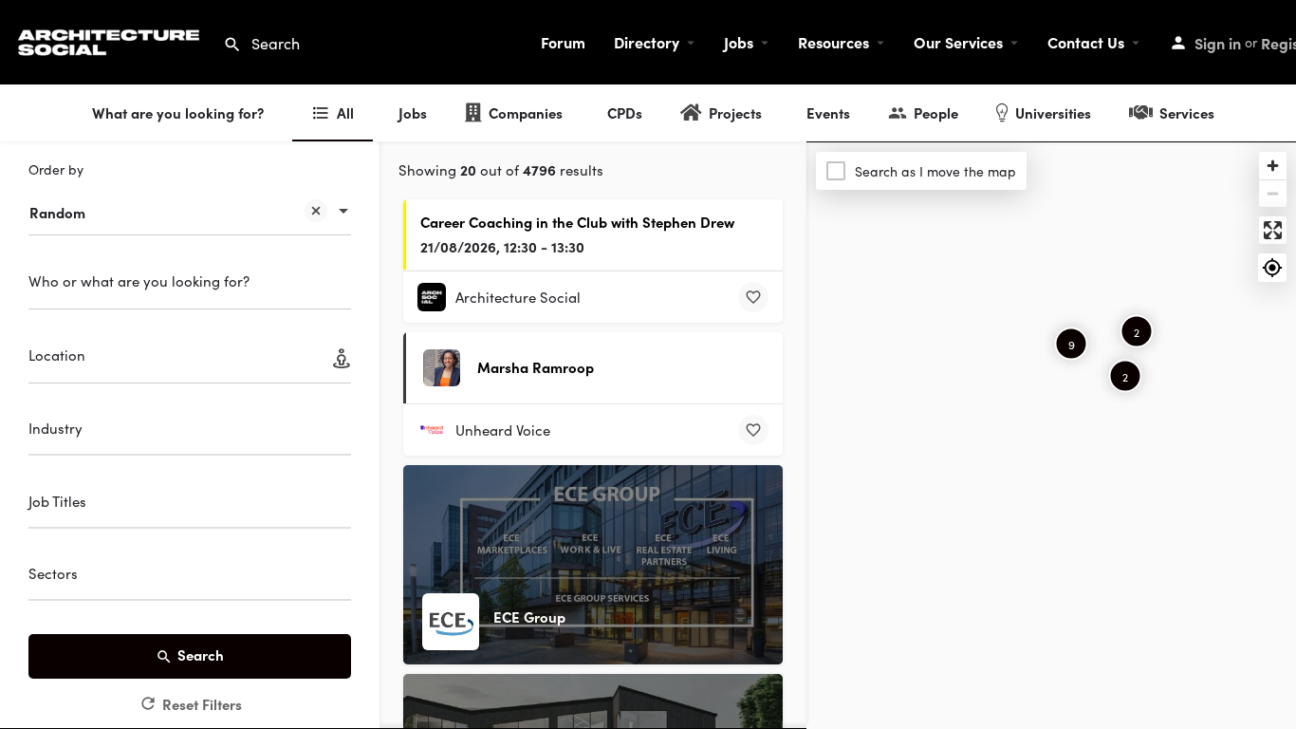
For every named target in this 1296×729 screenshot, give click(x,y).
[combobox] (189, 203)
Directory (646, 41)
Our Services (958, 41)
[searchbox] (187, 431)
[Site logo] (111, 39)
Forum (563, 41)
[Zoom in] (1273, 165)
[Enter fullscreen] (1273, 230)
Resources (833, 41)
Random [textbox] (57, 212)
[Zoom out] (1273, 193)
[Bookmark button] (753, 297)
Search (200, 654)
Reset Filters (202, 704)
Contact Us (1085, 41)
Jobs (738, 41)
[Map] (1051, 435)
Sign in (1217, 42)
